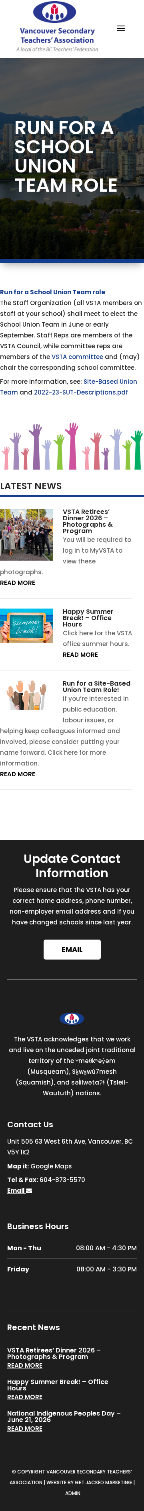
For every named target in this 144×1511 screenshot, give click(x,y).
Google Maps (51, 1166)
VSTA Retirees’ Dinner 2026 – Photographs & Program (88, 521)
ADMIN (72, 1493)
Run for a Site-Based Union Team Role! (96, 686)
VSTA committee (77, 357)
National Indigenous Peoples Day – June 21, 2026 (64, 1416)
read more (17, 583)
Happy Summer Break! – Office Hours (88, 618)
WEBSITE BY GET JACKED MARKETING (89, 1482)
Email (72, 949)
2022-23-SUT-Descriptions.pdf (81, 392)
